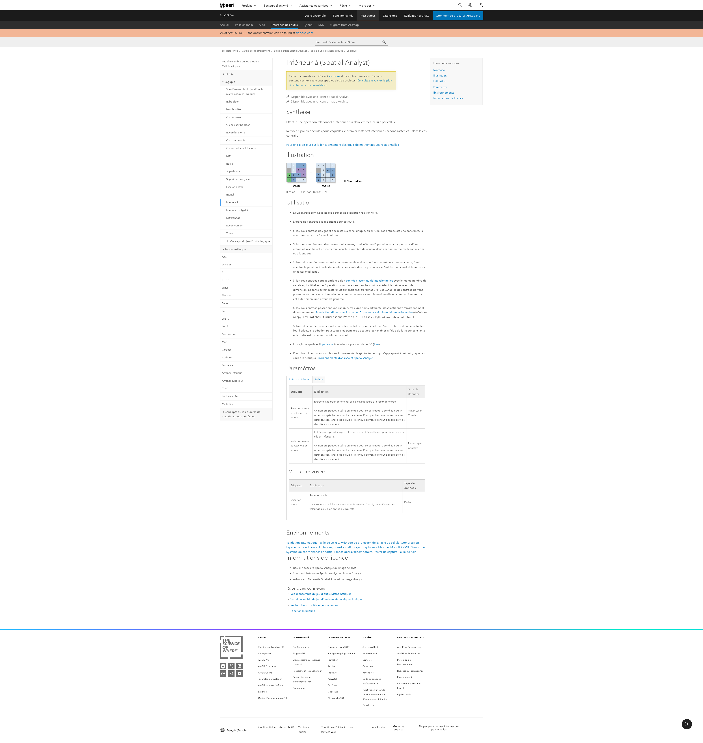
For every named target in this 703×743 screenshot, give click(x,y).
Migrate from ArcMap (344, 25)
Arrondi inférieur (232, 373)
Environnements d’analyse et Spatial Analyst (345, 358)
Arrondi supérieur (232, 380)
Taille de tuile (407, 552)
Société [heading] (366, 637)
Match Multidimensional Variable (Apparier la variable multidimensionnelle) (364, 312)
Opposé (227, 349)
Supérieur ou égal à (238, 179)
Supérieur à (233, 171)
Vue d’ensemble (315, 15)
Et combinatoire (235, 132)
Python (308, 25)
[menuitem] (272, 647)
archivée (334, 76)
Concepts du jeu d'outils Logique (250, 241)
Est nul (230, 194)
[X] (231, 666)
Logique (352, 50)
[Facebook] (223, 666)
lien (376, 344)
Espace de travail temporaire (353, 552)
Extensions (390, 15)
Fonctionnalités (343, 15)
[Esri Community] (223, 673)
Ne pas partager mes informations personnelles (439, 728)
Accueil (224, 25)
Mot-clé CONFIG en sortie (407, 547)
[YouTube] (239, 673)
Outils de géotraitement (256, 50)
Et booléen (232, 101)
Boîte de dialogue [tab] (299, 379)
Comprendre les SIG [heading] (339, 637)
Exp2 (225, 287)
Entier (225, 303)
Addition (227, 357)
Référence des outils (284, 25)
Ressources (367, 15)
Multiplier (227, 404)
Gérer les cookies (398, 728)
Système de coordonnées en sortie (309, 552)
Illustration (440, 75)
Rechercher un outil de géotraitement (315, 605)
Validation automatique (301, 542)
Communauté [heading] (301, 637)
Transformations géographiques (355, 547)
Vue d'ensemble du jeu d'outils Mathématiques (240, 64)
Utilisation (439, 81)
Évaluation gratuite (416, 15)
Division (227, 264)
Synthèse (439, 70)
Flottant (226, 295)
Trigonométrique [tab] (235, 249)
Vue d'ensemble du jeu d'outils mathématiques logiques (244, 92)
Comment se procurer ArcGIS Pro (458, 15)
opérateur (326, 344)
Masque (383, 547)
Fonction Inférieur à (303, 610)
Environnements (443, 92)
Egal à (229, 163)
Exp (224, 272)
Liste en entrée (234, 187)
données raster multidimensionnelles (369, 280)
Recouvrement (234, 225)
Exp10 (225, 280)
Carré (225, 388)
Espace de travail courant (303, 547)
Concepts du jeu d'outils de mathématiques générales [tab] (241, 414)
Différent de (233, 217)
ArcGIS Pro (227, 15)
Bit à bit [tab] (230, 74)
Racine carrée (230, 396)
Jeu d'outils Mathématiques (327, 50)
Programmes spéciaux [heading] (410, 637)
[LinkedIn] (239, 666)
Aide (262, 25)
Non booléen (234, 109)
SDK (321, 25)
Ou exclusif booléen (238, 124)
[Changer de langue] (470, 5)
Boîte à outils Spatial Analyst (290, 50)
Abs (224, 256)
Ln (223, 311)
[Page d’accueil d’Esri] (227, 5)
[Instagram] (231, 673)
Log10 (225, 318)
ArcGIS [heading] (262, 637)
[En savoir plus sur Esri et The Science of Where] (231, 648)
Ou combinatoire (236, 140)
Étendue (326, 547)
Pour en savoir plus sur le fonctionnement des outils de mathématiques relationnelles (342, 144)
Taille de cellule (329, 542)
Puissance (227, 365)
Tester (229, 233)
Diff (228, 155)
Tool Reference (229, 50)
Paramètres (440, 87)
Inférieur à (232, 202)
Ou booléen (233, 117)
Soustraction (229, 334)
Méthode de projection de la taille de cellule (370, 542)
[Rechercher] (460, 5)
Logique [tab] (230, 81)
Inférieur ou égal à (237, 210)
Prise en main (244, 25)
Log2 (225, 326)
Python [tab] (319, 379)
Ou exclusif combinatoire (241, 148)
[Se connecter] (481, 5)
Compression (410, 542)
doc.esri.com (304, 33)
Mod (224, 342)
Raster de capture (385, 552)
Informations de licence (448, 98)
